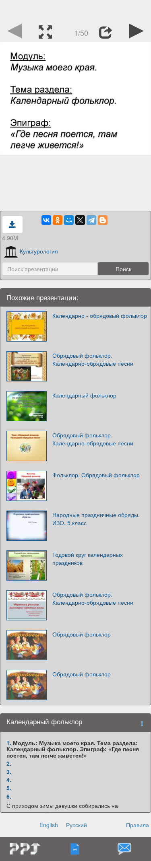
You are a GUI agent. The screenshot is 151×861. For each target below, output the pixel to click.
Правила (137, 825)
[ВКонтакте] (46, 220)
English (48, 825)
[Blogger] (103, 220)
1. (8, 743)
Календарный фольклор (84, 395)
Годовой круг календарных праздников (87, 558)
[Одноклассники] (57, 220)
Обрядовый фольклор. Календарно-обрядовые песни (92, 359)
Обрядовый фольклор (81, 634)
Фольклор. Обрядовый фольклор (96, 475)
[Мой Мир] (69, 220)
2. (8, 763)
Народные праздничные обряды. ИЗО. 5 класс (96, 519)
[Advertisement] (75, 10)
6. (8, 796)
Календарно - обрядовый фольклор (99, 315)
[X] (80, 220)
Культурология (39, 251)
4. (8, 780)
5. (8, 788)
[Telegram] (91, 220)
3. (8, 772)
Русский (76, 825)
